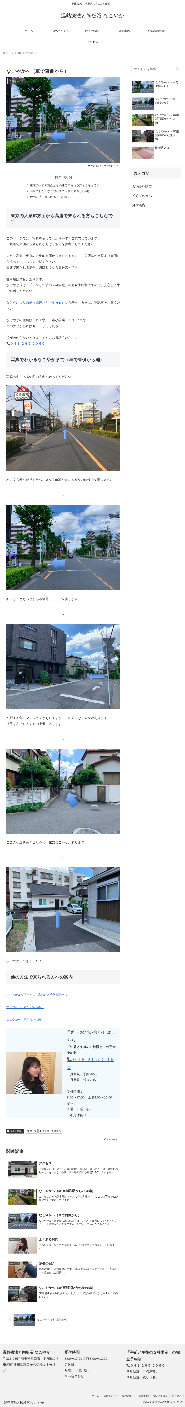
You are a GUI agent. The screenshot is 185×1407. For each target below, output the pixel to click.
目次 (58, 177)
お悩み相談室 (160, 1395)
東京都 (45, 1131)
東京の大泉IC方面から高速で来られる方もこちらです (64, 185)
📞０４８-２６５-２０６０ (25, 343)
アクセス (176, 1395)
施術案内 (144, 1395)
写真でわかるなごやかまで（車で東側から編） (60, 191)
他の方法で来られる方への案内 (50, 196)
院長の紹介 (128, 1395)
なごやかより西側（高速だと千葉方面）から (38, 302)
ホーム (95, 1395)
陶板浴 (57, 1131)
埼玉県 (33, 1131)
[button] (177, 69)
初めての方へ (16, 1131)
